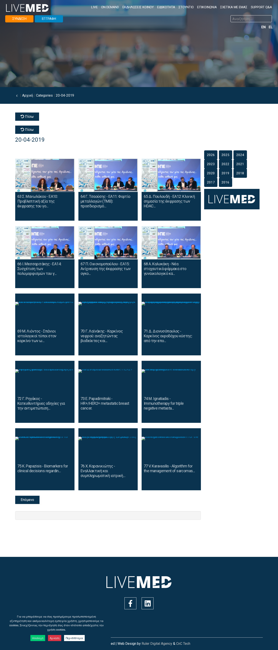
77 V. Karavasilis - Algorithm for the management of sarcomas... (169, 468)
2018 (240, 173)
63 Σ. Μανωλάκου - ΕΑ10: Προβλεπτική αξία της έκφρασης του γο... (37, 201)
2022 (225, 164)
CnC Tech (183, 644)
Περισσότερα (74, 638)
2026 (211, 155)
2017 (211, 182)
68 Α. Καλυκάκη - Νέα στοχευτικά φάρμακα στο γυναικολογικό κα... (165, 269)
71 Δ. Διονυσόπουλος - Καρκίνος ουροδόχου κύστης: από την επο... (168, 336)
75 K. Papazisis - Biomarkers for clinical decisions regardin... (42, 468)
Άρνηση (55, 638)
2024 (240, 155)
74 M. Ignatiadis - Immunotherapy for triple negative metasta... (164, 403)
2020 (211, 173)
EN (263, 27)
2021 (240, 164)
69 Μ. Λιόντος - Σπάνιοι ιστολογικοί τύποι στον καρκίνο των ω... (36, 336)
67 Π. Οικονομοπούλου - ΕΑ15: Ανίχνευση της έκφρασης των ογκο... (106, 269)
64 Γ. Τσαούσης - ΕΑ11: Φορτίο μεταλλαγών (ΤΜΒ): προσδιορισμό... (105, 201)
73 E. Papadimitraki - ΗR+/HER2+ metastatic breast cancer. (105, 403)
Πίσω (29, 116)
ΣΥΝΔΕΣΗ (19, 19)
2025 (225, 155)
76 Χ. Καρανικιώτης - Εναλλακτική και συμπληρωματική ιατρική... (103, 471)
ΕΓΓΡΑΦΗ (49, 19)
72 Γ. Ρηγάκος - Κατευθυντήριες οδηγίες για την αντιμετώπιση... (41, 403)
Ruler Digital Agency (157, 644)
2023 (211, 164)
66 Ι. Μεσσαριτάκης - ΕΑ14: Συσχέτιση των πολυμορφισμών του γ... (39, 269)
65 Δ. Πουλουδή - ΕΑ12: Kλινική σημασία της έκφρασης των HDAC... (169, 201)
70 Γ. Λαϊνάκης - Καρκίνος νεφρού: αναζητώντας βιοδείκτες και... (102, 336)
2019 (225, 173)
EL (271, 27)
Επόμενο (27, 500)
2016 (225, 182)
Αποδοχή (37, 638)
